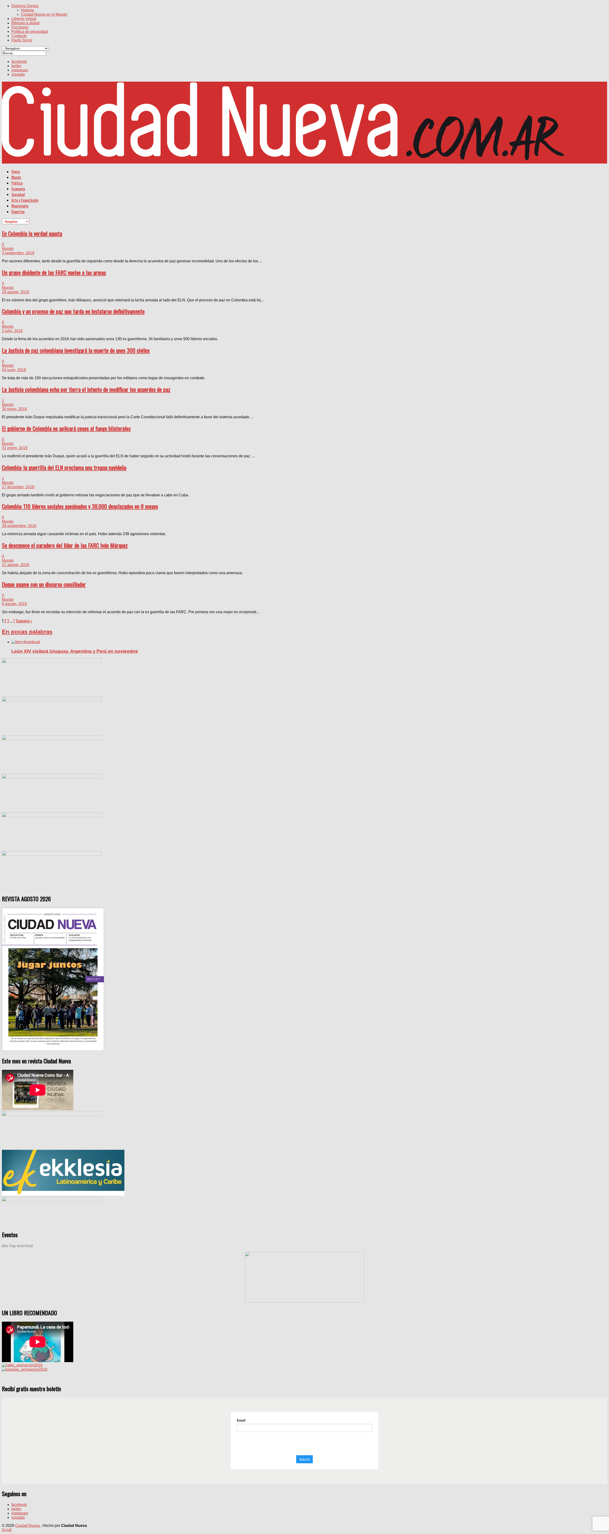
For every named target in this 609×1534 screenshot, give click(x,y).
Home (15, 171)
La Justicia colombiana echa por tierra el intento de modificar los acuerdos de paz (86, 389)
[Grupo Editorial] (283, 158)
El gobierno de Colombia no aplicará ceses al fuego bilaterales (66, 428)
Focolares (19, 27)
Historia (27, 10)
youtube (18, 74)
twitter (16, 66)
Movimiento (19, 206)
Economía (18, 189)
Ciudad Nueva (28, 1526)
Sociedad (18, 194)
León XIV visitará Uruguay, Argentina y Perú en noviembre (74, 651)
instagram (19, 70)
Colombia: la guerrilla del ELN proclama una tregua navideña (64, 467)
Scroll (7, 1530)
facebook (19, 62)
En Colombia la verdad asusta (32, 233)
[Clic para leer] (25, 642)
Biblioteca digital (25, 23)
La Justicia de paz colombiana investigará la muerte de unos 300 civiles (76, 350)
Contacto (19, 36)
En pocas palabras (27, 631)
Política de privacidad (29, 32)
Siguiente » (24, 621)
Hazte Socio (21, 40)
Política (17, 183)
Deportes (18, 211)
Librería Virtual (23, 19)
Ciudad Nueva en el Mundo (44, 14)
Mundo (16, 177)
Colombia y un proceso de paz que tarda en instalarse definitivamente (73, 311)
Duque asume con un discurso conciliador (44, 584)
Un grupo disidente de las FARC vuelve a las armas (54, 272)
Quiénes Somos (25, 6)
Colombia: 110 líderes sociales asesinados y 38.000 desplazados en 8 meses (80, 506)
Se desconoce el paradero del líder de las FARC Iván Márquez (65, 545)
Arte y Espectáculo (24, 200)
